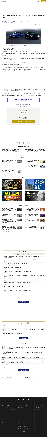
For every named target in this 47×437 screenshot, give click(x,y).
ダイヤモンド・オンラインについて (8, 402)
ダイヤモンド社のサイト (22, 402)
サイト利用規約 (4, 411)
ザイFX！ (19, 416)
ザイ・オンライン (21, 414)
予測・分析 (4, 21)
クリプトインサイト (21, 424)
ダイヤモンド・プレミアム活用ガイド (8, 409)
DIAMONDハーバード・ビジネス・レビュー (25, 409)
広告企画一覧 (27, 377)
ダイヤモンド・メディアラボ (23, 428)
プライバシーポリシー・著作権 (7, 414)
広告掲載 (3, 418)
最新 (7, 254)
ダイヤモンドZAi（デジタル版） (23, 411)
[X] (18, 400)
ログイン (38, 1)
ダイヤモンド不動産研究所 (22, 418)
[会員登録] (43, 1)
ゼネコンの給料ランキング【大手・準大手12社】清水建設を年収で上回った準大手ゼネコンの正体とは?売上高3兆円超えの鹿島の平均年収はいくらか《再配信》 (12, 151)
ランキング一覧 (23, 301)
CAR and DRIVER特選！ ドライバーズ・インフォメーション (17, 21)
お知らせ (37, 411)
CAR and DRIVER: (9, 19)
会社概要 (37, 407)
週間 (29, 254)
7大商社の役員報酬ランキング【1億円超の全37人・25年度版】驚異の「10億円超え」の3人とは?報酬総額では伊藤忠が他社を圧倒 (35, 150)
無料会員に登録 (23, 112)
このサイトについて (5, 405)
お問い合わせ (4, 420)
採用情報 (37, 409)
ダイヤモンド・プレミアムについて (8, 407)
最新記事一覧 (23, 370)
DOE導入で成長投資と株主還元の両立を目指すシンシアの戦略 (35, 330)
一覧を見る (23, 338)
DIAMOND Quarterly (21, 420)
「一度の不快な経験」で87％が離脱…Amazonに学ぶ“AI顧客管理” (35, 326)
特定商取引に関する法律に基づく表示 (8, 413)
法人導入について (5, 422)
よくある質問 (4, 416)
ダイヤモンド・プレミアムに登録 (24, 121)
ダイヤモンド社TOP (39, 405)
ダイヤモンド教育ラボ (22, 426)
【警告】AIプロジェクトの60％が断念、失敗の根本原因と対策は (12, 326)
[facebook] (23, 400)
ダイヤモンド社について (40, 402)
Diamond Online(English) (22, 405)
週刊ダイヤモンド (21, 407)
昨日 (18, 254)
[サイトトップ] (4, 1)
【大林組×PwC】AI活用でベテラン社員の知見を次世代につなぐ (12, 334)
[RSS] (28, 400)
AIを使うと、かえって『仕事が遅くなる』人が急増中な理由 (12, 330)
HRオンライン (20, 422)
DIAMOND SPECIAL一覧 (7, 377)
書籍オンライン (20, 413)
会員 (39, 254)
